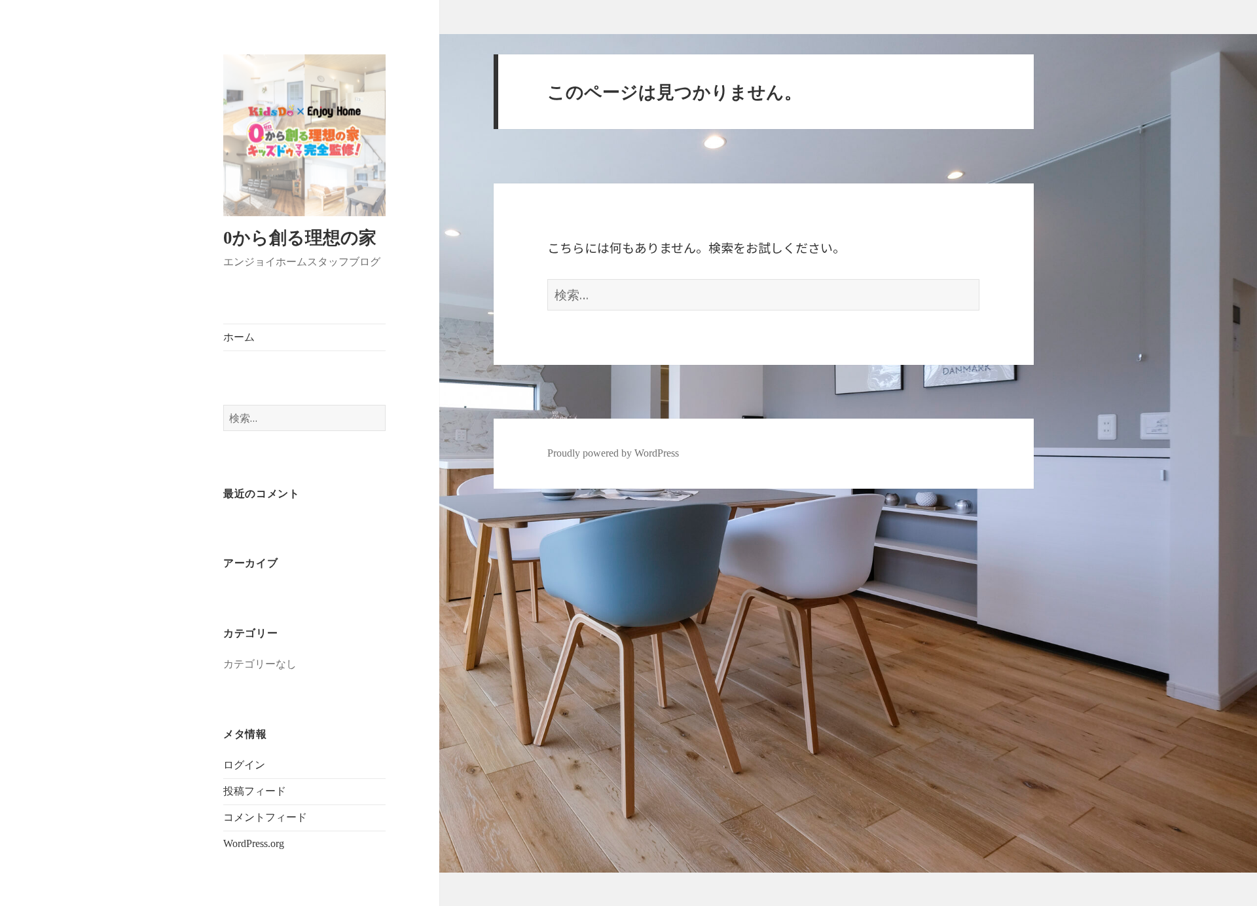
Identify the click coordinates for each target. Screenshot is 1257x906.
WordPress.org (253, 843)
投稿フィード (254, 791)
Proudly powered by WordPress (613, 453)
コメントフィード (265, 817)
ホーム (239, 337)
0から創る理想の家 (299, 238)
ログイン (244, 764)
